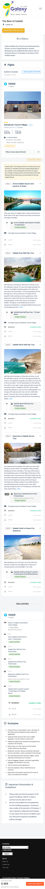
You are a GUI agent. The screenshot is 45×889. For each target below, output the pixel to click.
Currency (5, 843)
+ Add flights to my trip (31, 72)
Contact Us (5, 864)
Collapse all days (34, 160)
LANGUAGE (7, 850)
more (21, 307)
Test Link (5, 867)
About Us (5, 861)
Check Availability (35, 884)
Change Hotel (10, 146)
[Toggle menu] (40, 8)
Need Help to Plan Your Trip (13, 30)
